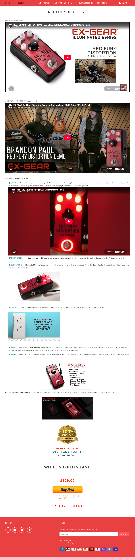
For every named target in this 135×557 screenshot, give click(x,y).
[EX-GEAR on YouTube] (15, 530)
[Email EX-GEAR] (30, 530)
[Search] (123, 3)
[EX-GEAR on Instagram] (22, 530)
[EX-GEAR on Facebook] (8, 530)
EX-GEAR (68, 540)
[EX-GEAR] (14, 3)
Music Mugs (69, 3)
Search (62, 523)
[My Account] (120, 3)
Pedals (46, 3)
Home (38, 3)
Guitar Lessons (86, 3)
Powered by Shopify (66, 543)
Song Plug (102, 3)
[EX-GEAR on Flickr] (26, 530)
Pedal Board (56, 3)
